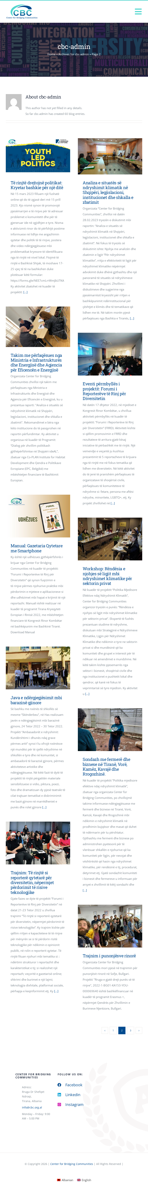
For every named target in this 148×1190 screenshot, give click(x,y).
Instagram (74, 1104)
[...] (25, 292)
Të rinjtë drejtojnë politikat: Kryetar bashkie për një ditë (32, 156)
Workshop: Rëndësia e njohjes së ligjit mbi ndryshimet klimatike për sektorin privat (107, 576)
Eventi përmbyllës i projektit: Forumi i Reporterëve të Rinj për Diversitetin (104, 391)
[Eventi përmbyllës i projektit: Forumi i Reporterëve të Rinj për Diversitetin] (110, 354)
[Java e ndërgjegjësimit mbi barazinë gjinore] (38, 668)
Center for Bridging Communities (71, 1164)
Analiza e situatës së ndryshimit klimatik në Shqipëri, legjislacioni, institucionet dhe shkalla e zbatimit (108, 192)
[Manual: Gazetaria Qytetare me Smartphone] (38, 516)
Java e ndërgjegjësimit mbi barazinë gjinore (36, 700)
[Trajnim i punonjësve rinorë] (110, 926)
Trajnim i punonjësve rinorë (109, 955)
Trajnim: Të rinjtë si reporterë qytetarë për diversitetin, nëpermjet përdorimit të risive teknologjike (32, 882)
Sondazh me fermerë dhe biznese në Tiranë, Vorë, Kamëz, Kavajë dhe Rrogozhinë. (106, 766)
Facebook (73, 1084)
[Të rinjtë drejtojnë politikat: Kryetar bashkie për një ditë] (38, 156)
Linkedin (72, 1094)
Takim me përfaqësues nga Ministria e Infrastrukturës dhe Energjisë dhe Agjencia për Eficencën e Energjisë (36, 362)
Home (51, 54)
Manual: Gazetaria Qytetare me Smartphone (32, 516)
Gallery (43, 156)
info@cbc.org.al (32, 1107)
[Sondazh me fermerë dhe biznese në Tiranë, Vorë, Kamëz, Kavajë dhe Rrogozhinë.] (110, 729)
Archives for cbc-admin (73, 54)
